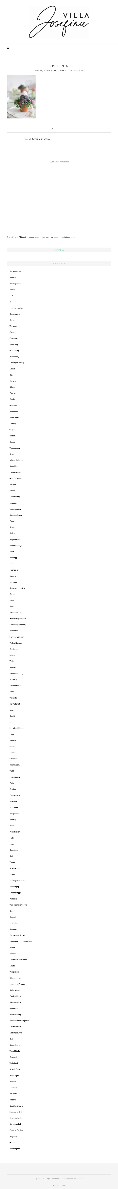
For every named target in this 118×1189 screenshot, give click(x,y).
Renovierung (14, 314)
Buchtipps (13, 850)
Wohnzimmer (14, 417)
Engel (11, 844)
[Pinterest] (93, 48)
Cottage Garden (16, 1130)
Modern (12, 1100)
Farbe (11, 838)
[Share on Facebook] (56, 129)
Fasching (13, 393)
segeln (12, 600)
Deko (11, 454)
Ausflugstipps (15, 283)
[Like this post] (53, 129)
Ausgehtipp (14, 814)
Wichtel (12, 484)
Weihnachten (14, 448)
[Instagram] (90, 48)
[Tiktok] (105, 48)
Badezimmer (14, 990)
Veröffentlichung (16, 673)
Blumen (12, 667)
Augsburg (13, 1136)
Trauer (12, 862)
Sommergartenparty (17, 625)
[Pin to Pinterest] (62, 129)
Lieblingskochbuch (17, 880)
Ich (10, 722)
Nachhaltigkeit (15, 1124)
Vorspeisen (14, 972)
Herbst (12, 533)
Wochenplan (14, 1148)
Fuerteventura (15, 1027)
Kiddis (12, 399)
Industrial (13, 1094)
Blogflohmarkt (15, 539)
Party (11, 783)
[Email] (99, 48)
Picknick (13, 899)
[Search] (109, 48)
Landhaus (13, 1088)
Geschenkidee (15, 478)
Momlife (12, 381)
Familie (12, 277)
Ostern (12, 332)
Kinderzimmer (15, 472)
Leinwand (13, 582)
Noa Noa (13, 801)
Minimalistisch (15, 1118)
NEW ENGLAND (16, 1106)
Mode (11, 826)
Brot (11, 1039)
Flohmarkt (13, 807)
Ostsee (12, 594)
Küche (12, 387)
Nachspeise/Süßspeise (19, 1021)
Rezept (12, 442)
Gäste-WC (13, 405)
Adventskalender (16, 460)
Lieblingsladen (15, 509)
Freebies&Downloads (18, 960)
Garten (12, 320)
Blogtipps (13, 929)
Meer (11, 606)
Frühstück (13, 1008)
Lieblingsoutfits (15, 1033)
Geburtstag (14, 350)
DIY (11, 302)
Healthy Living (15, 1014)
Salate (12, 966)
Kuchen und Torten (17, 935)
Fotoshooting (14, 497)
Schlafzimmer (15, 686)
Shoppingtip (14, 887)
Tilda (11, 661)
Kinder (12, 369)
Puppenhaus (14, 795)
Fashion (12, 521)
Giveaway (13, 338)
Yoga (11, 734)
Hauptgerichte (15, 1002)
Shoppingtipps (15, 893)
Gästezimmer (15, 978)
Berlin (11, 552)
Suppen (12, 954)
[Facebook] (96, 48)
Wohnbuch (13, 1063)
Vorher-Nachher (15, 643)
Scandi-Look (14, 868)
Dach (11, 692)
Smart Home (14, 1045)
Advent (12, 491)
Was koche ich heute (18, 905)
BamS (12, 716)
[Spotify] (102, 48)
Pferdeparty (14, 357)
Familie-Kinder (15, 996)
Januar (12, 753)
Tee (11, 564)
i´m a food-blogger (16, 728)
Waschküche (14, 1051)
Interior (12, 874)
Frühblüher (13, 411)
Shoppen (13, 503)
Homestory (14, 917)
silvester (13, 759)
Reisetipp (13, 558)
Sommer (13, 576)
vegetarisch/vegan (17, 984)
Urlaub (12, 290)
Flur (11, 296)
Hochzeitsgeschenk (17, 619)
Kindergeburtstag (16, 363)
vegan (12, 430)
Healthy (12, 740)
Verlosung (13, 344)
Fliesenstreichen (16, 308)
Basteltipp (13, 466)
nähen (12, 655)
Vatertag (12, 820)
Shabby (12, 1081)
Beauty (12, 527)
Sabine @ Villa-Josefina (55, 70)
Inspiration (13, 923)
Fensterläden (14, 777)
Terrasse (13, 326)
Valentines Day (15, 612)
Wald (11, 771)
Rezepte (12, 436)
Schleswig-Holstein (17, 588)
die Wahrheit (14, 704)
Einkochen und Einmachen (20, 941)
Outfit (11, 911)
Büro (11, 375)
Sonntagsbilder (15, 515)
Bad (11, 856)
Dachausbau (14, 765)
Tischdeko (13, 570)
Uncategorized (15, 271)
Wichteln (13, 698)
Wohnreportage (15, 545)
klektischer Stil (15, 1112)
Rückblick (13, 631)
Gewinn (12, 789)
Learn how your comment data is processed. (59, 237)
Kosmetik (13, 1057)
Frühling (12, 424)
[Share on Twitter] (59, 129)
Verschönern (14, 832)
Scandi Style (14, 1069)
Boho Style (14, 1075)
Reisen (12, 947)
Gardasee (13, 649)
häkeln (12, 747)
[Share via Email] (64, 129)
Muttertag (13, 679)
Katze (11, 710)
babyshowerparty (16, 637)
